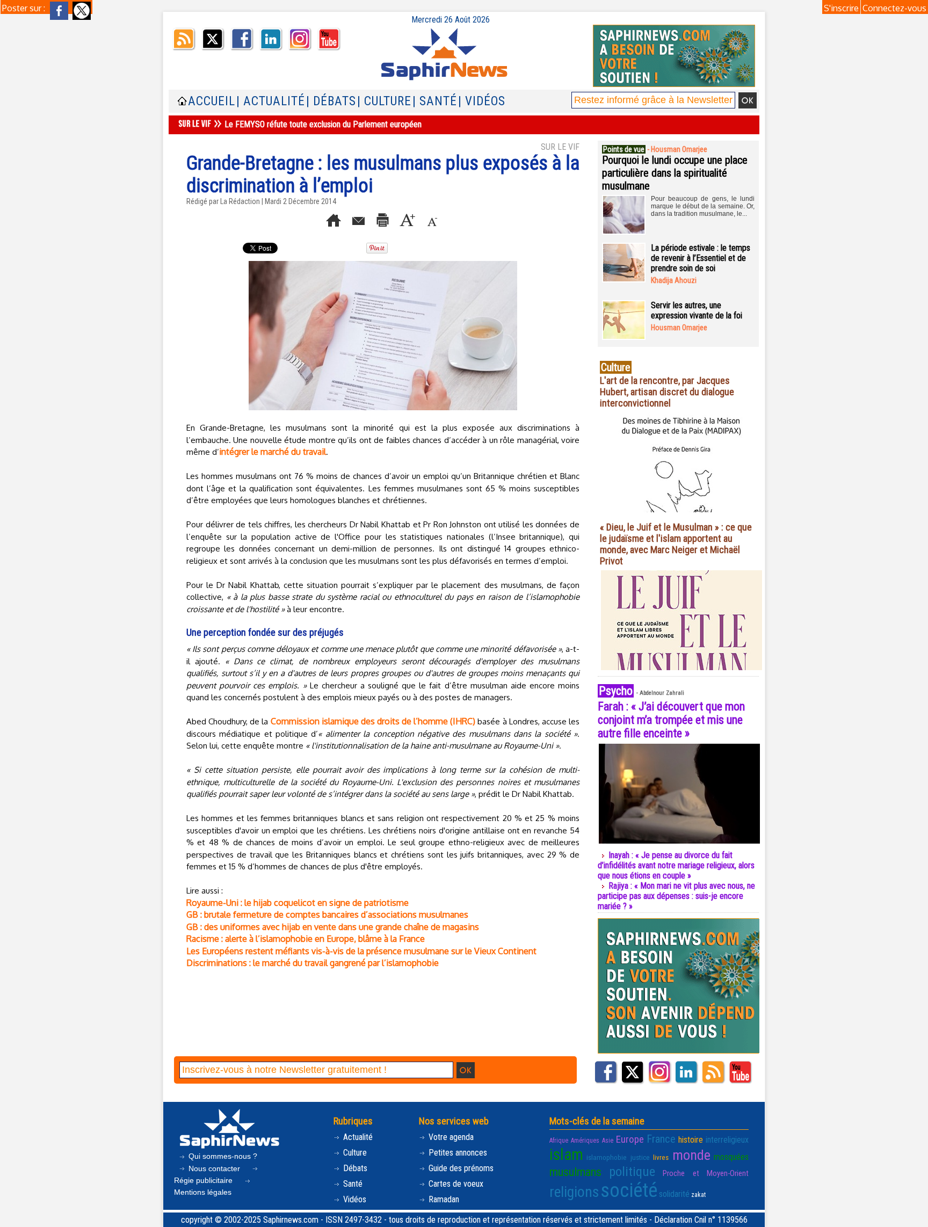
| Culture (384, 101)
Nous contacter (214, 1168)
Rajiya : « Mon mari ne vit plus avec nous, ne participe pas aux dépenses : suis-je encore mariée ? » (676, 896)
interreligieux (727, 1140)
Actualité (357, 1137)
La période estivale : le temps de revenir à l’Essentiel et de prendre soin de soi (700, 258)
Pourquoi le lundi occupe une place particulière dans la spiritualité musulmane (675, 173)
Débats (354, 1168)
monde (691, 1155)
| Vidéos (481, 101)
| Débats (331, 101)
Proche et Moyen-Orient (706, 1173)
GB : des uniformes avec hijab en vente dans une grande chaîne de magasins (332, 926)
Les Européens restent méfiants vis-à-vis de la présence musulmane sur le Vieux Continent (361, 951)
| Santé (434, 101)
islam (566, 1154)
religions (574, 1192)
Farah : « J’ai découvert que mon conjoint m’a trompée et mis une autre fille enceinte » (671, 720)
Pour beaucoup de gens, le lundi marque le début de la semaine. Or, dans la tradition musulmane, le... (703, 206)
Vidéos (353, 1199)
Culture (354, 1153)
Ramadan (442, 1199)
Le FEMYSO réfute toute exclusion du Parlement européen (323, 124)
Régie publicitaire (204, 1180)
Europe (630, 1139)
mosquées (731, 1157)
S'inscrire (841, 8)
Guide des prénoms (460, 1168)
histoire (690, 1140)
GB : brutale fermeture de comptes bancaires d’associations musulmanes (327, 914)
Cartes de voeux (454, 1184)
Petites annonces (456, 1153)
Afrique (558, 1140)
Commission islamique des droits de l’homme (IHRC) (373, 721)
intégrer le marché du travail (272, 451)
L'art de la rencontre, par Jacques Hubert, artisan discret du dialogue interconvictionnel (667, 392)
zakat (698, 1195)
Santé (352, 1184)
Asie (607, 1140)
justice (640, 1157)
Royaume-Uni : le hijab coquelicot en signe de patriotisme (297, 902)
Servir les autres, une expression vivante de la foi (696, 310)
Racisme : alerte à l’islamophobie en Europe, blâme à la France (305, 938)
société (628, 1190)
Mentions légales (202, 1192)
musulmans (575, 1172)
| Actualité (270, 101)
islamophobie (606, 1157)
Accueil (211, 101)
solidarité (674, 1194)
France (661, 1138)
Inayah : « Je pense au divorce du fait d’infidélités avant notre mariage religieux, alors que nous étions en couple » (676, 865)
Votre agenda (450, 1137)
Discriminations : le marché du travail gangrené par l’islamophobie (312, 962)
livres (661, 1157)
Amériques (585, 1140)
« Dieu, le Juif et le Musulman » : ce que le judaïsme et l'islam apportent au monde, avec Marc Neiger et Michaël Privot (676, 544)
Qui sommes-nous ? (221, 1156)
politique (632, 1171)
